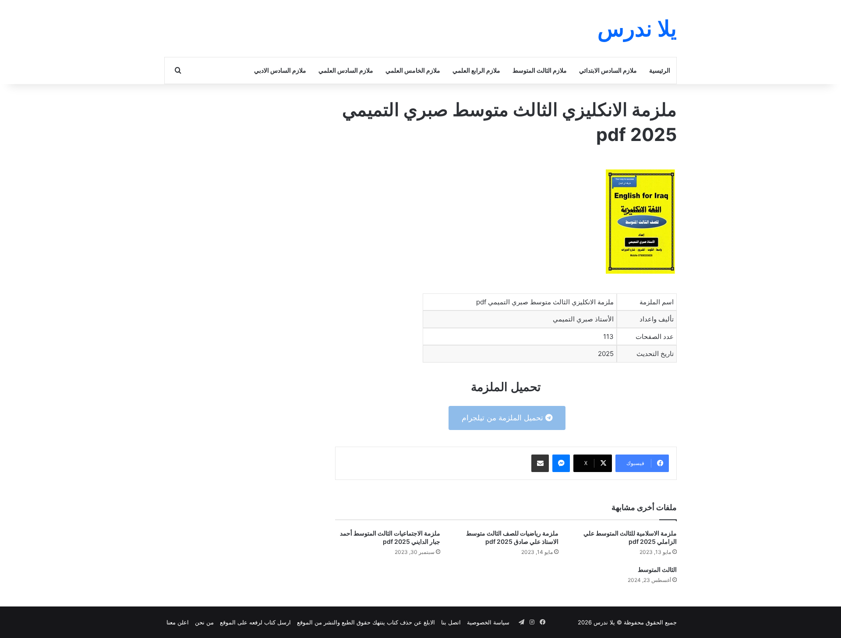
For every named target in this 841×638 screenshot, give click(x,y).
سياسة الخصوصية (488, 622)
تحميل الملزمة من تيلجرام (503, 417)
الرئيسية (659, 70)
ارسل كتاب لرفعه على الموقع (255, 622)
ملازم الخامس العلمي (412, 70)
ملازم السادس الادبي (280, 70)
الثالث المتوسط (657, 569)
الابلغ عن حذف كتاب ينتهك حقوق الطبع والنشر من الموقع (366, 622)
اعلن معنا (177, 622)
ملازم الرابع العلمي (476, 70)
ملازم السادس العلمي (345, 70)
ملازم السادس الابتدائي (608, 70)
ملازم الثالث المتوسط (539, 70)
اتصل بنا (451, 622)
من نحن (204, 622)
